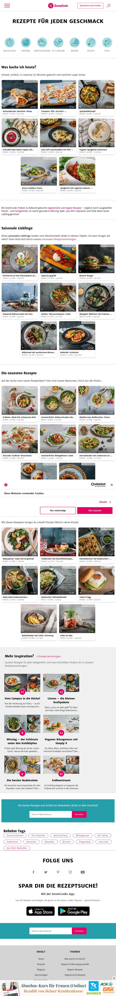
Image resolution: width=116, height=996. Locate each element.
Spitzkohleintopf (87, 111)
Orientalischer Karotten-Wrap (17, 111)
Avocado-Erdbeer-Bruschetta (17, 455)
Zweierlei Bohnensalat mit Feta (18, 314)
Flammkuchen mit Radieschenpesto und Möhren (94, 559)
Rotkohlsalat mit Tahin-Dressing (37, 635)
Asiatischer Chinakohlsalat (53, 597)
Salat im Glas (66, 635)
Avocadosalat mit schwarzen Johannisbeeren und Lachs (95, 455)
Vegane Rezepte (75, 969)
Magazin (41, 969)
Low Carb (104, 841)
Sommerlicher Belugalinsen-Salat (57, 455)
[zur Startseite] (58, 5)
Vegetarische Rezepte (75, 975)
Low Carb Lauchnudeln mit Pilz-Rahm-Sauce (56, 149)
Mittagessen (82, 835)
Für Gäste (103, 835)
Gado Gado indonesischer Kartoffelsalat (15, 597)
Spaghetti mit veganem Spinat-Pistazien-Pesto (75, 188)
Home (41, 959)
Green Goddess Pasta (32, 188)
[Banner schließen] (112, 485)
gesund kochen (15, 835)
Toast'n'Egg (85, 597)
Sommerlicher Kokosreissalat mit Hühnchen (57, 417)
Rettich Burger (86, 275)
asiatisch (31, 841)
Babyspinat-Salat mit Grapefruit (18, 559)
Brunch (67, 841)
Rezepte (41, 964)
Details (103, 502)
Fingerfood (84, 841)
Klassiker (50, 841)
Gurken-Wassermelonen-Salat (56, 314)
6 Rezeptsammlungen (49, 656)
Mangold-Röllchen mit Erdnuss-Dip (95, 314)
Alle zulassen (94, 510)
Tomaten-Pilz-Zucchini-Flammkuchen (53, 111)
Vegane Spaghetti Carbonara (93, 149)
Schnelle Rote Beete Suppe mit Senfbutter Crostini (17, 149)
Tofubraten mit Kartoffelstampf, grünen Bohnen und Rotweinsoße (57, 559)
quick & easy (60, 835)
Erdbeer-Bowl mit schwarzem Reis (19, 417)
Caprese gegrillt (48, 275)
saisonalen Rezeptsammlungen (59, 239)
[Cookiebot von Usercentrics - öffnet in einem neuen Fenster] (93, 485)
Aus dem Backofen (17, 848)
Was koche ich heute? (75, 959)
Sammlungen (41, 975)
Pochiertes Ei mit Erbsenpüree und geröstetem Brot (19, 275)
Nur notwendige (58, 510)
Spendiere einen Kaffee (90, 5)
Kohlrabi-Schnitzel (69, 352)
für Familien (38, 835)
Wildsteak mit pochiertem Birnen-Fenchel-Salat (38, 352)
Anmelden (79, 814)
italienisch (12, 841)
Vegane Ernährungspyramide (75, 964)
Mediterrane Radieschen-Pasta (95, 417)
